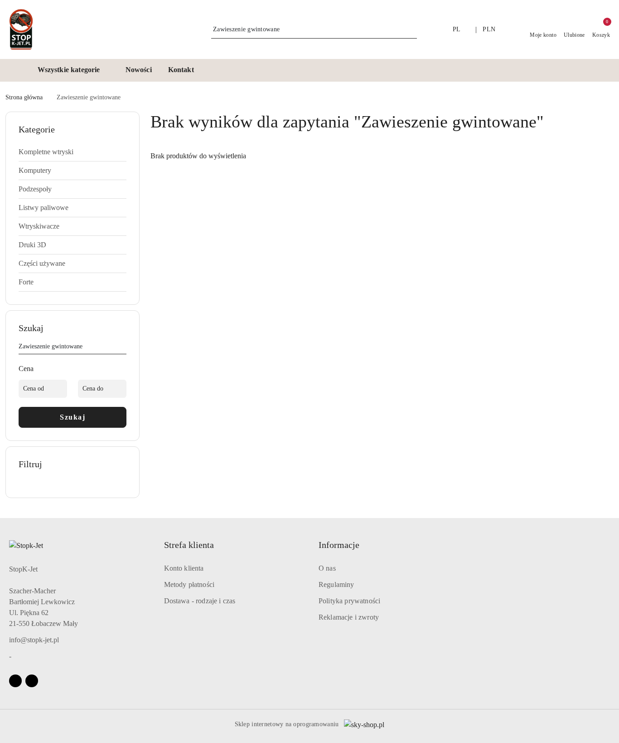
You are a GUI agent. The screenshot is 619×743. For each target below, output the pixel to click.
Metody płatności (189, 584)
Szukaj (72, 417)
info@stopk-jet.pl (34, 640)
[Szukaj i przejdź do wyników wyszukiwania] (411, 29)
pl (457, 29)
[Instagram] (31, 681)
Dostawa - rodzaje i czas (200, 601)
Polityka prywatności (349, 601)
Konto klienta (184, 568)
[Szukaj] (122, 348)
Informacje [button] (339, 545)
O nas (327, 568)
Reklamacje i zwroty (349, 617)
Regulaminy (336, 584)
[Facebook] (15, 681)
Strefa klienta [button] (189, 545)
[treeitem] (72, 152)
